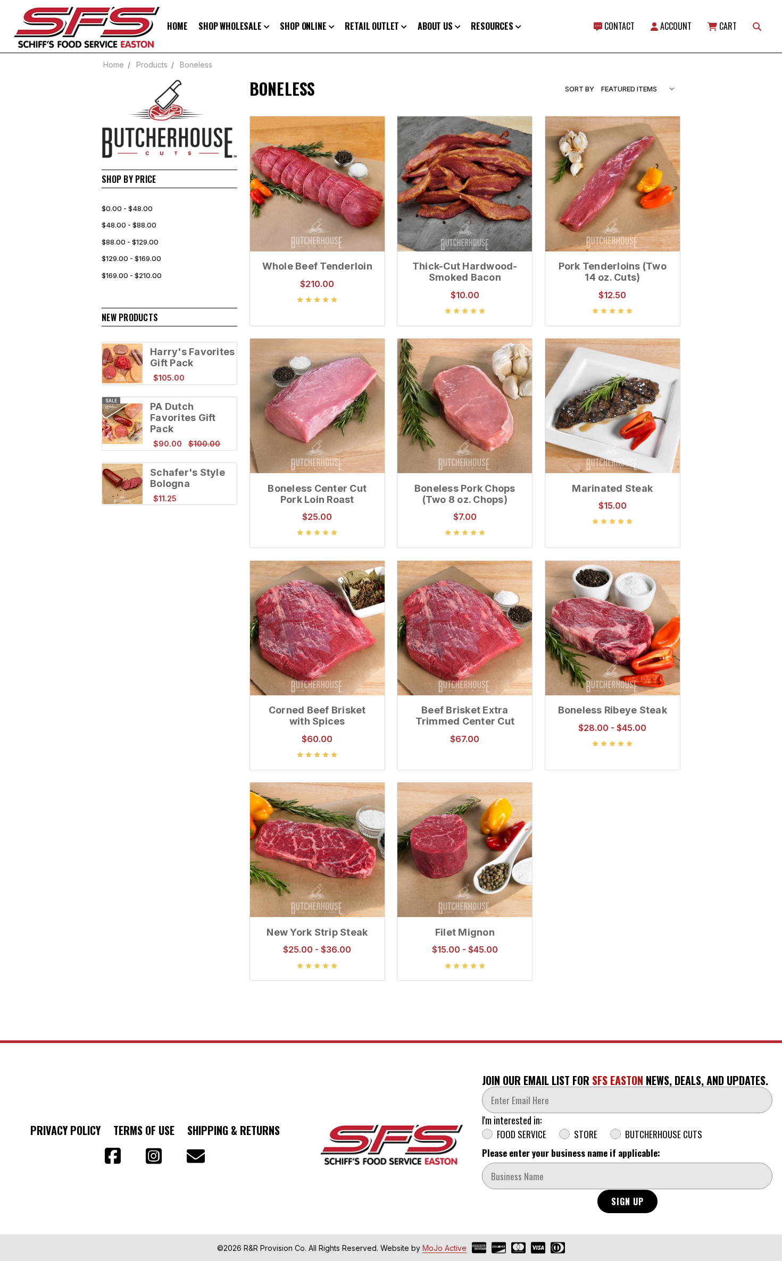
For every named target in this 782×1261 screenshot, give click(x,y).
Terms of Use (143, 1130)
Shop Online (304, 26)
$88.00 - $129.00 (130, 242)
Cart (727, 26)
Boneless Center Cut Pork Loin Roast (317, 494)
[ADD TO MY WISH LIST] (365, 169)
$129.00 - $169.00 (131, 258)
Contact (618, 26)
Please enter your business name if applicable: (571, 1152)
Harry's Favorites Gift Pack (192, 357)
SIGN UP (627, 1201)
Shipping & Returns (233, 1130)
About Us (436, 26)
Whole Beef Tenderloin (317, 266)
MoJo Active (444, 1247)
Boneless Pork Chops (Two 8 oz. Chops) (464, 494)
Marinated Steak (612, 488)
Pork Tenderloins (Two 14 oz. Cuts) (613, 271)
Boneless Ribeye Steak (612, 710)
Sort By (579, 89)
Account (675, 26)
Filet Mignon (465, 932)
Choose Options (612, 669)
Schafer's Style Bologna (187, 478)
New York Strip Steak (317, 932)
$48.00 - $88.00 (129, 225)
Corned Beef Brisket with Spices (317, 715)
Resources (493, 26)
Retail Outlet (373, 26)
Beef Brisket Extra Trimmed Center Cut (465, 715)
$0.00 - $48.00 (127, 208)
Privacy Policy (65, 1130)
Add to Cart (317, 194)
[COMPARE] (365, 152)
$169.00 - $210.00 (132, 275)
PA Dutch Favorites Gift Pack (183, 417)
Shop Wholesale (231, 26)
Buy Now (317, 225)
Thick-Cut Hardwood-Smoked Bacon (465, 271)
